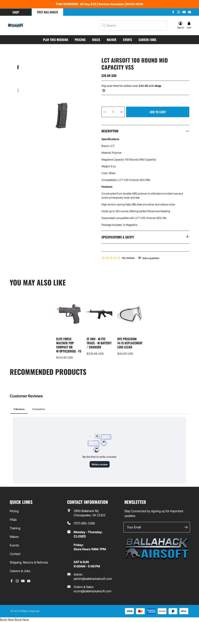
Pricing (80, 39)
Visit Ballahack (47, 12)
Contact (15, 554)
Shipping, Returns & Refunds (29, 562)
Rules (96, 39)
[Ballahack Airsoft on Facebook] (173, 12)
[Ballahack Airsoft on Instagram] (178, 12)
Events (127, 39)
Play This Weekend (55, 39)
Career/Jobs (147, 39)
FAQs (13, 520)
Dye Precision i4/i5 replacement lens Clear (129, 343)
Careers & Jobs (20, 571)
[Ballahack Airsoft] (15, 25)
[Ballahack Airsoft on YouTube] (184, 12)
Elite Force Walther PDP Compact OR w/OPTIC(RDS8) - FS (68, 345)
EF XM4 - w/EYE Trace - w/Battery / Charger (99, 343)
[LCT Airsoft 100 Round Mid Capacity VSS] (62, 115)
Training (15, 528)
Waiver (111, 39)
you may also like (38, 282)
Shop (15, 12)
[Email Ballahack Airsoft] (189, 12)
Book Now (7, 620)
